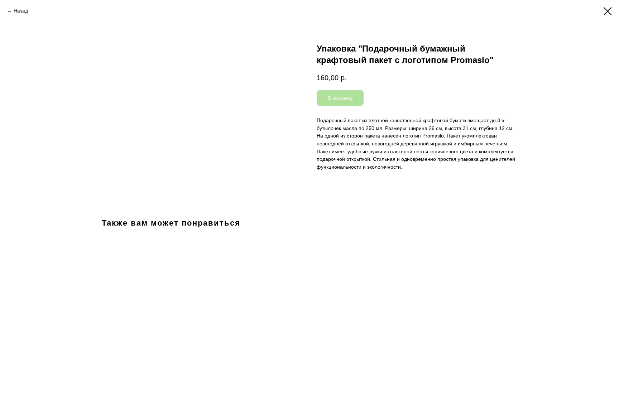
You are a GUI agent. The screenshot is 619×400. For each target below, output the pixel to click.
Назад (21, 11)
